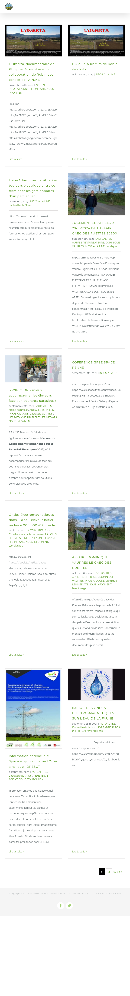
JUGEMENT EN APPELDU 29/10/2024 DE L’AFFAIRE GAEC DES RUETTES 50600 (94, 228)
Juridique (111, 246)
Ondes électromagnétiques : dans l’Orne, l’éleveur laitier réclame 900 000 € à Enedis (32, 520)
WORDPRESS (115, 894)
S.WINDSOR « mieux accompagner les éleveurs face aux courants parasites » (32, 395)
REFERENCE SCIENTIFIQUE (88, 731)
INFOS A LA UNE (19, 88)
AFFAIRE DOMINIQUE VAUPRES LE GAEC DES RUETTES (91, 562)
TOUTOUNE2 (35, 779)
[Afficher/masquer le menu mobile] (123, 6)
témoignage (16, 545)
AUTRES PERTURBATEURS (88, 242)
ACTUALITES (43, 85)
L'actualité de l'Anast (20, 205)
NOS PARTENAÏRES (108, 727)
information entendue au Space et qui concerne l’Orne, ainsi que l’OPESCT (33, 761)
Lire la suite (15, 159)
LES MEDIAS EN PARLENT (24, 417)
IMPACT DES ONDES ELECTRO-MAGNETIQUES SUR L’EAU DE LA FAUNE (93, 713)
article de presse (18, 409)
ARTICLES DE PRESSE (42, 409)
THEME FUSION (57, 894)
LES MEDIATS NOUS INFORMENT (28, 541)
